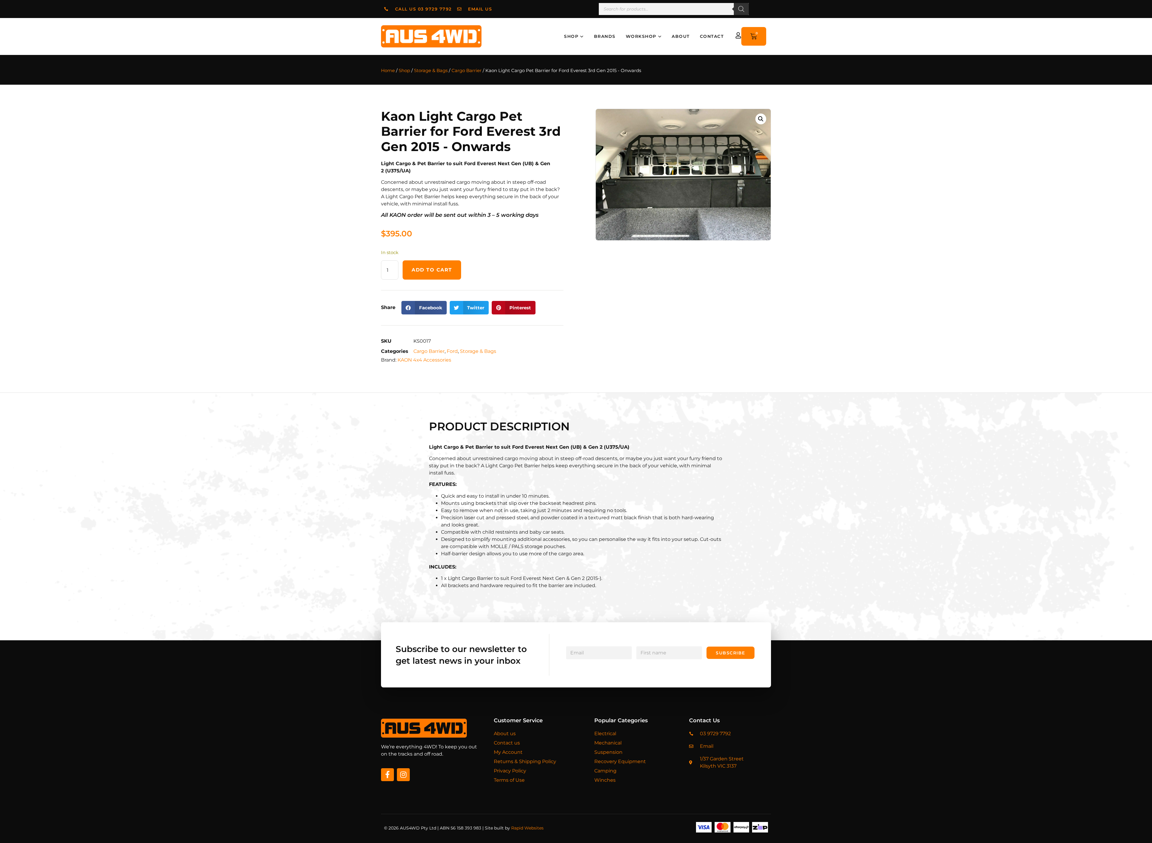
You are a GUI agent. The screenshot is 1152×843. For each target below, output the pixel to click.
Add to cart (432, 270)
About (681, 36)
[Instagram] (403, 774)
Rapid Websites (527, 828)
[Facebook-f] (387, 774)
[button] (424, 307)
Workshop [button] (641, 36)
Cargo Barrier (467, 70)
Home (388, 70)
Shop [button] (571, 36)
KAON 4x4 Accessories (424, 360)
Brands (605, 36)
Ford (452, 351)
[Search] (741, 9)
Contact (712, 36)
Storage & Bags (431, 70)
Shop (404, 70)
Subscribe (730, 653)
